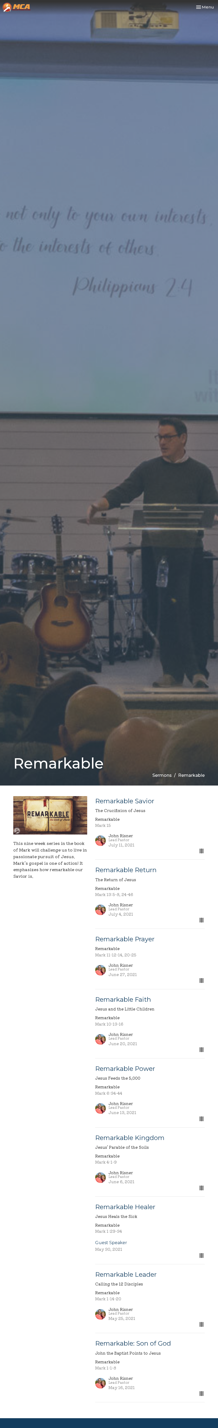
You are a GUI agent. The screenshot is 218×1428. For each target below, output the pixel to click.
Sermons (162, 775)
